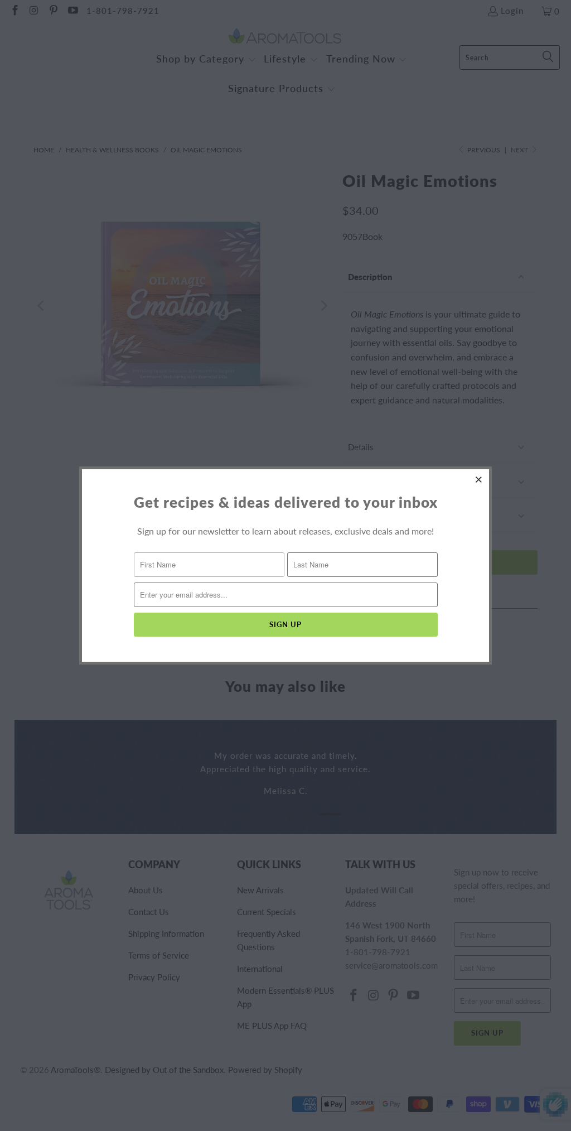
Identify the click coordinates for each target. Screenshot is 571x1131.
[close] (479, 479)
